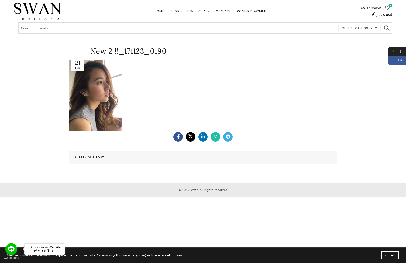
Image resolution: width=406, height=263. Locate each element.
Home (159, 11)
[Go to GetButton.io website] (11, 258)
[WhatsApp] (215, 137)
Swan (194, 190)
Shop (174, 11)
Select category (357, 28)
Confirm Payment (252, 11)
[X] (190, 137)
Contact (223, 11)
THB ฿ (395, 51)
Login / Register (371, 7)
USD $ (397, 60)
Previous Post (91, 157)
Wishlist (390, 5)
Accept (390, 255)
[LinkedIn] (203, 137)
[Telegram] (228, 137)
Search (386, 28)
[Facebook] (178, 137)
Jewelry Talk (198, 11)
